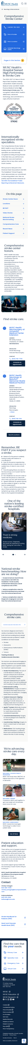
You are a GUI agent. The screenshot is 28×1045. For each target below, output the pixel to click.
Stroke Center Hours (14, 199)
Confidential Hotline (9, 1007)
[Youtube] (13, 999)
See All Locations (14, 435)
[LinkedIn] (11, 999)
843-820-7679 (6, 888)
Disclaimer (5, 1035)
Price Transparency (8, 1029)
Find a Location (8, 1012)
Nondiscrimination (7, 1038)
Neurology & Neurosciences (11, 9)
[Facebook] (4, 999)
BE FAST (14, 208)
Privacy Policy (13, 1035)
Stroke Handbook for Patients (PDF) (13, 918)
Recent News (14, 229)
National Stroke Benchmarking (14, 218)
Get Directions (14, 343)
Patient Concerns (8, 1024)
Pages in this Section (13, 60)
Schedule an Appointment (17, 363)
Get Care (5, 1017)
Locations (14, 204)
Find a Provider (8, 1010)
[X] (6, 999)
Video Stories (14, 213)
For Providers (6, 1014)
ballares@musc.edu (8, 899)
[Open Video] (14, 522)
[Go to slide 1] (13, 554)
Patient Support (14, 233)
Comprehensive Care (14, 224)
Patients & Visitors (8, 1021)
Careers (6, 1005)
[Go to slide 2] (15, 554)
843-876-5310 (6, 897)
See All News (14, 834)
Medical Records (8, 1019)
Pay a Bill (6, 1026)
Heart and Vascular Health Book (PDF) (13, 924)
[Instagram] (8, 999)
